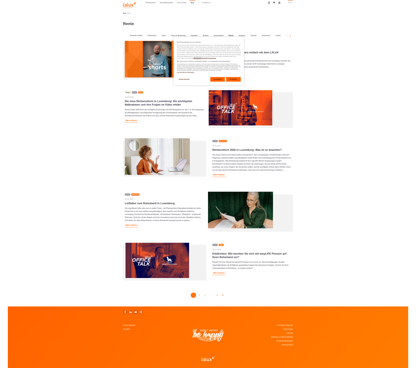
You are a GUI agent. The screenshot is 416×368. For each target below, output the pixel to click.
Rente (231, 35)
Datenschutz (288, 329)
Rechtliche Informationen (209, 58)
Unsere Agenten (129, 325)
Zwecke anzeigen (184, 79)
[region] (209, 61)
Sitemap (290, 333)
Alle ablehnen (217, 79)
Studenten (266, 35)
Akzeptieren (233, 79)
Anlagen (242, 35)
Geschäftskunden (166, 2)
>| (222, 295)
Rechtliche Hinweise (285, 325)
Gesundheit (218, 35)
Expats (254, 35)
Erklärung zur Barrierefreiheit (282, 337)
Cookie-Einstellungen (284, 341)
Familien (194, 35)
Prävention (152, 35)
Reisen (206, 35)
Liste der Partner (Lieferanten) (185, 72)
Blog (192, 2)
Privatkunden (150, 2)
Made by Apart (287, 345)
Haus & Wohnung (178, 35)
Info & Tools (181, 2)
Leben (278, 35)
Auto (164, 35)
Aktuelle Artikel (136, 35)
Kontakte (126, 329)
